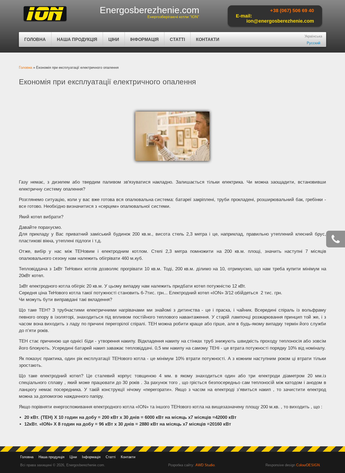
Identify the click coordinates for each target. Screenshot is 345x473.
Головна (35, 39)
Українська (313, 36)
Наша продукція (74, 42)
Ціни (113, 39)
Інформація (142, 42)
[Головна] (45, 22)
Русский (313, 43)
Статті (177, 39)
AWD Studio (205, 465)
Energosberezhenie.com (149, 10)
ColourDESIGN (308, 465)
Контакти (207, 39)
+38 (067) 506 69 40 (292, 10)
